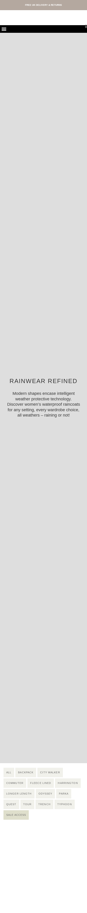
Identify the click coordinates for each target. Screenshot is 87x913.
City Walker (50, 772)
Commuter (14, 783)
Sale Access (16, 814)
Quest (11, 804)
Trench (44, 804)
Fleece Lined (40, 783)
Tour (27, 804)
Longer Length (19, 793)
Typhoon (64, 804)
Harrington (68, 783)
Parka (63, 793)
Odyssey (45, 793)
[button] (4, 29)
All (8, 772)
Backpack (25, 772)
